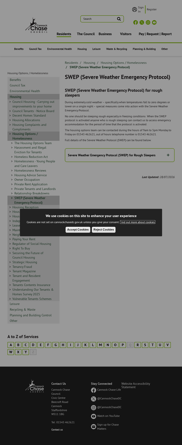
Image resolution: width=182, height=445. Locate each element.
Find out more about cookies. (137, 222)
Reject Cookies (103, 229)
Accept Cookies (78, 229)
